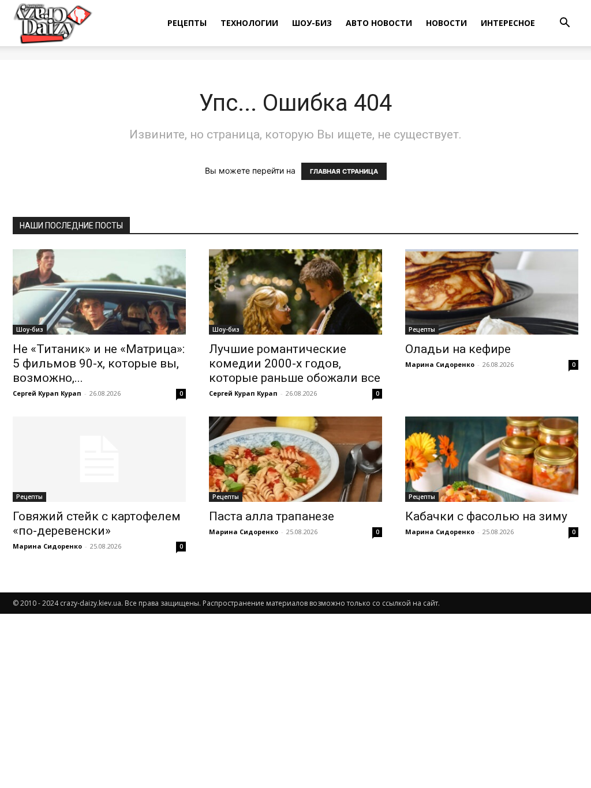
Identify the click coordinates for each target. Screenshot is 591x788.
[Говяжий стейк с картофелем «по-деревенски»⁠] (99, 459)
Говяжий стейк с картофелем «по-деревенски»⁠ (97, 523)
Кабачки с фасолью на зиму (486, 516)
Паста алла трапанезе (271, 516)
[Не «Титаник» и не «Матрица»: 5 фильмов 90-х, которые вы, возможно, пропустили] (99, 292)
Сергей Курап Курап (47, 393)
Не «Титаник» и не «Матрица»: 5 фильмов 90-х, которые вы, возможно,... (99, 363)
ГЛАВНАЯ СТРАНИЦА (344, 171)
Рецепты (187, 22)
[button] (564, 23)
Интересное (508, 22)
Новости (446, 22)
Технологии (249, 22)
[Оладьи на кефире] (491, 292)
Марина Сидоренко (439, 364)
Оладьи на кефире (458, 349)
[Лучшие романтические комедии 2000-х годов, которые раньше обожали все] (295, 292)
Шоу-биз (312, 22)
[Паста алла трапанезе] (295, 459)
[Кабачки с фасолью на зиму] (491, 459)
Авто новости (379, 22)
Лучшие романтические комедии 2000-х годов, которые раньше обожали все (294, 363)
